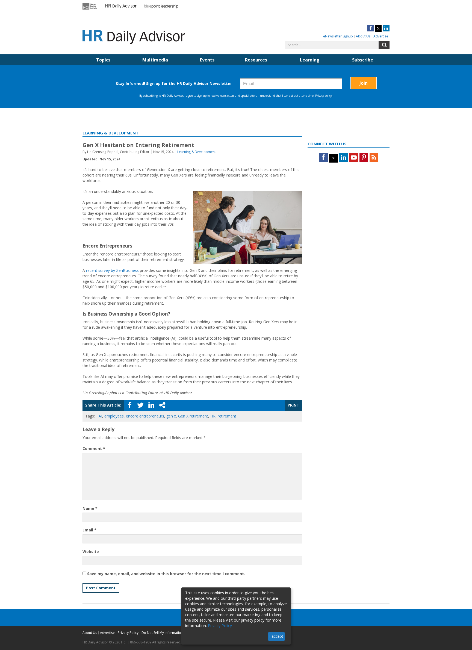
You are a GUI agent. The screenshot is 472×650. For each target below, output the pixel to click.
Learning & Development (196, 151)
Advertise (380, 36)
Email (89, 530)
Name (90, 508)
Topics (103, 60)
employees (114, 416)
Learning (310, 60)
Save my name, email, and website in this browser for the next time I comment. (166, 573)
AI (100, 416)
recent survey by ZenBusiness (112, 270)
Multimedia (155, 60)
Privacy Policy (128, 632)
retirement (227, 416)
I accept (276, 636)
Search (384, 45)
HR (213, 416)
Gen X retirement (193, 416)
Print (293, 405)
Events (207, 60)
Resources (256, 60)
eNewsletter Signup (338, 36)
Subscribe (362, 60)
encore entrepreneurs (145, 416)
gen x (171, 416)
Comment (93, 448)
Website (90, 551)
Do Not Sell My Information (162, 632)
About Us (363, 36)
